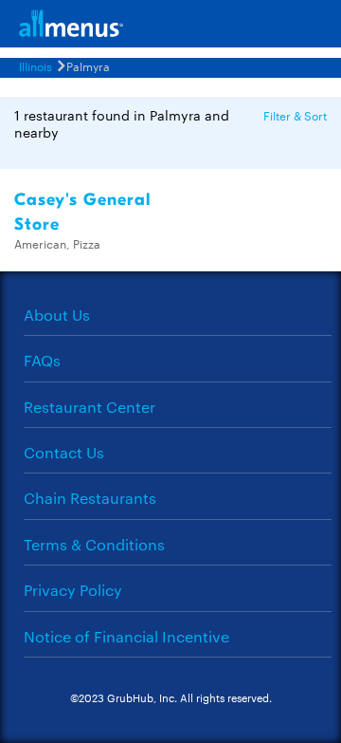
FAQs (42, 360)
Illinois (35, 65)
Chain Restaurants (90, 498)
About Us (57, 315)
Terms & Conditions (94, 544)
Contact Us (64, 452)
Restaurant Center (89, 407)
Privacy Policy (73, 590)
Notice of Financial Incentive (126, 636)
